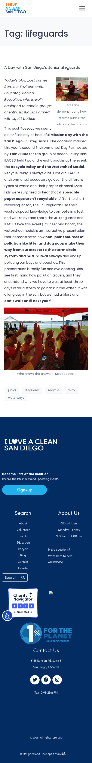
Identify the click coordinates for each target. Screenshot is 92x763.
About (23, 523)
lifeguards (32, 390)
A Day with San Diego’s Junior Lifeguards (42, 67)
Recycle (23, 549)
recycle (53, 390)
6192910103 (55, 562)
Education (23, 543)
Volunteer (23, 530)
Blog (23, 555)
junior (12, 390)
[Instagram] (57, 679)
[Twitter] (35, 679)
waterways (16, 397)
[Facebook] (46, 679)
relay (71, 390)
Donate (23, 568)
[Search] (23, 577)
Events (23, 536)
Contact (23, 562)
